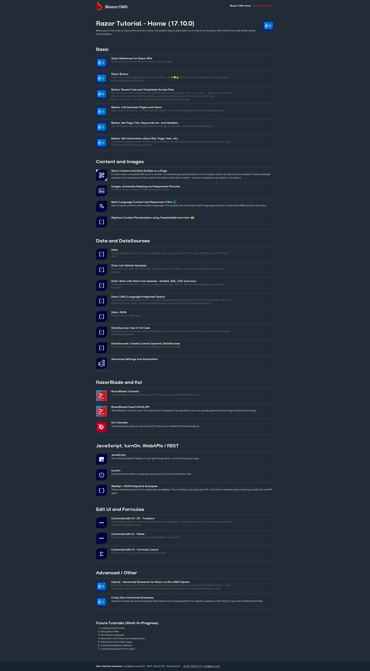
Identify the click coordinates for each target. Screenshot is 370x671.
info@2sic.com (211, 666)
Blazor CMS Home (240, 6)
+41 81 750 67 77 (192, 666)
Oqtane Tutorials (263, 6)
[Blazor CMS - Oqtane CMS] (114, 6)
